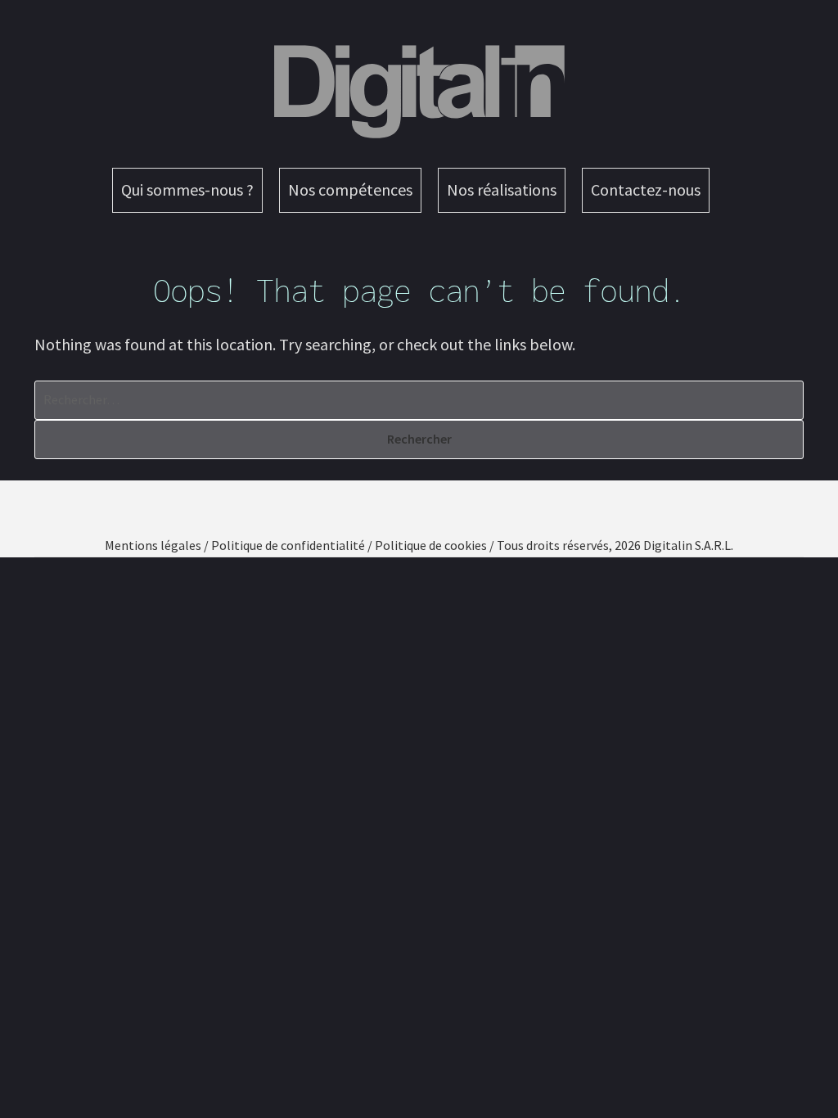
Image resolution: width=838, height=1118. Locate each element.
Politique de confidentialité (288, 545)
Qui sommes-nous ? (187, 189)
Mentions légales (153, 545)
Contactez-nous (646, 189)
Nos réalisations (501, 189)
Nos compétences (350, 189)
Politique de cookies (431, 545)
